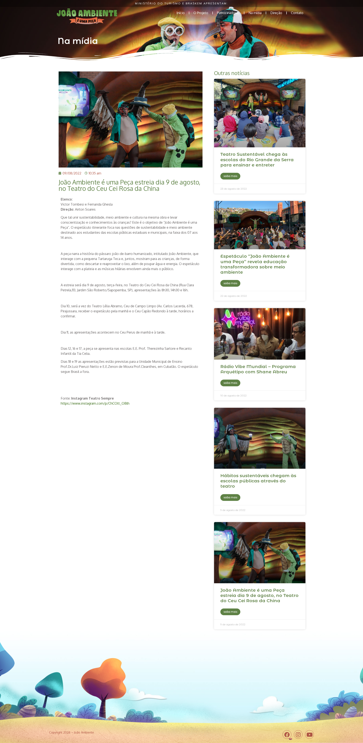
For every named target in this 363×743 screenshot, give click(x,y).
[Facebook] (287, 734)
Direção (276, 13)
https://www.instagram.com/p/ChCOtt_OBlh (95, 403)
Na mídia (255, 13)
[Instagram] (298, 734)
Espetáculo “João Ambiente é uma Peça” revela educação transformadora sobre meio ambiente (254, 264)
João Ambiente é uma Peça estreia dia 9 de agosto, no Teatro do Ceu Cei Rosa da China (259, 595)
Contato (297, 13)
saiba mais (230, 176)
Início (180, 13)
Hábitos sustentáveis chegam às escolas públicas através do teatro (258, 481)
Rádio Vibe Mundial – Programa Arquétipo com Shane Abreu (258, 369)
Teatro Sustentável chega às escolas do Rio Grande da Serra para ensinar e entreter (257, 159)
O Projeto (200, 13)
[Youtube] (309, 734)
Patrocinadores (228, 13)
